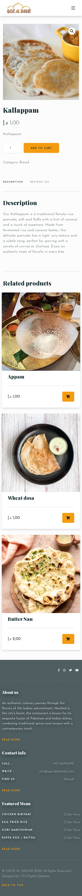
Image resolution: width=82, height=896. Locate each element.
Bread (24, 162)
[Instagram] (65, 670)
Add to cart (41, 148)
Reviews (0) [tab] (39, 182)
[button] (71, 31)
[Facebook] (59, 670)
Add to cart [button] (68, 397)
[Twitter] (71, 670)
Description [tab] (13, 182)
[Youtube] (77, 670)
